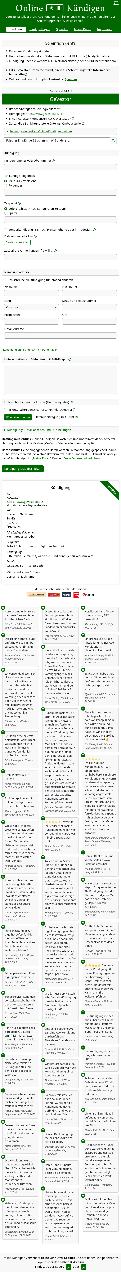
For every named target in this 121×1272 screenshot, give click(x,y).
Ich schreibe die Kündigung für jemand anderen (41, 280)
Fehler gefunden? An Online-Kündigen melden (41, 131)
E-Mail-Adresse (14, 329)
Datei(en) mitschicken (18, 236)
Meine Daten (82, 29)
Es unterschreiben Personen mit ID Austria (40, 410)
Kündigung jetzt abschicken (22, 469)
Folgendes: (16, 185)
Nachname (69, 287)
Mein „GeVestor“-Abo (23, 181)
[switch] (116, 3)
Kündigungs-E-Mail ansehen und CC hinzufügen (39, 430)
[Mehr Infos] (111, 56)
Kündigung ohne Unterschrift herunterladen (30, 349)
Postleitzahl (12, 315)
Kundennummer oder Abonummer (27, 160)
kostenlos (76, 21)
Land (7, 301)
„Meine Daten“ (41, 458)
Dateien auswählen (17, 242)
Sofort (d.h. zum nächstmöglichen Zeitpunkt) (38, 209)
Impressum (104, 29)
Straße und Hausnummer (79, 301)
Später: (13, 213)
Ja (68, 1267)
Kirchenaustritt (70, 17)
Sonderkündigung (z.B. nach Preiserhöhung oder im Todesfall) (50, 230)
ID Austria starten (18, 417)
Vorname (10, 287)
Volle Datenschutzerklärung (83, 458)
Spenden (62, 29)
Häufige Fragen (40, 29)
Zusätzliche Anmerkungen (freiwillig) (28, 251)
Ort (64, 315)
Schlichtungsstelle (49, 21)
